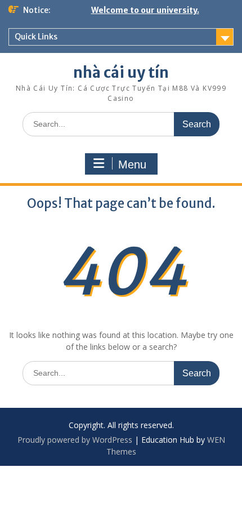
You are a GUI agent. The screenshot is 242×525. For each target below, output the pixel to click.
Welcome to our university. (145, 10)
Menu (132, 164)
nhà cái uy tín (121, 72)
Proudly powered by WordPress (74, 439)
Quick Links (36, 37)
